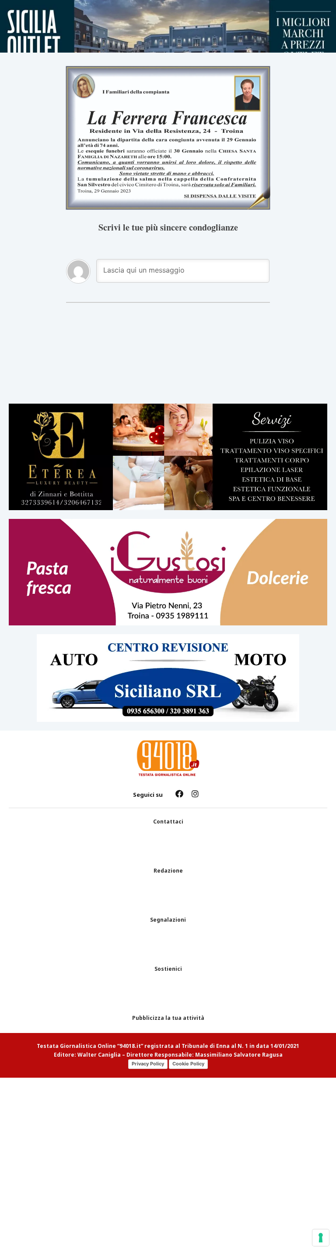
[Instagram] (195, 794)
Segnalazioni (168, 920)
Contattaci (168, 821)
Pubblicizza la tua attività (168, 1018)
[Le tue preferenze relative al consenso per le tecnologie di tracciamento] (320, 1237)
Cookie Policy (188, 1064)
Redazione (168, 870)
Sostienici (168, 969)
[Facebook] (179, 794)
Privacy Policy (148, 1064)
